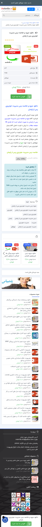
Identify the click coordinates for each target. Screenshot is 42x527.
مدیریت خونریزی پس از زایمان (27, 227)
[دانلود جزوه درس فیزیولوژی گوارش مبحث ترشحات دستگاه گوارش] (30, 247)
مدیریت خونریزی (24, 223)
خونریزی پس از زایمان (29, 214)
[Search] (4, 15)
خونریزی (9, 210)
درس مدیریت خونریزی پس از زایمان (25, 218)
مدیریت (34, 223)
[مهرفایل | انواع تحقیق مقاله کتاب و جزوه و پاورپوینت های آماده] (8, 9)
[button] (1, 3)
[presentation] (4, 253)
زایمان (10, 218)
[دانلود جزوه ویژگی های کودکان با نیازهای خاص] (11, 247)
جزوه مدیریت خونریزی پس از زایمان (25, 210)
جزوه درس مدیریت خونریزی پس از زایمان (24, 206)
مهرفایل (6, 78)
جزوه (27, 202)
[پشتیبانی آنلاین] (21, 283)
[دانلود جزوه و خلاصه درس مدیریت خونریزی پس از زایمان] (21, 54)
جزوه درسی (7, 83)
